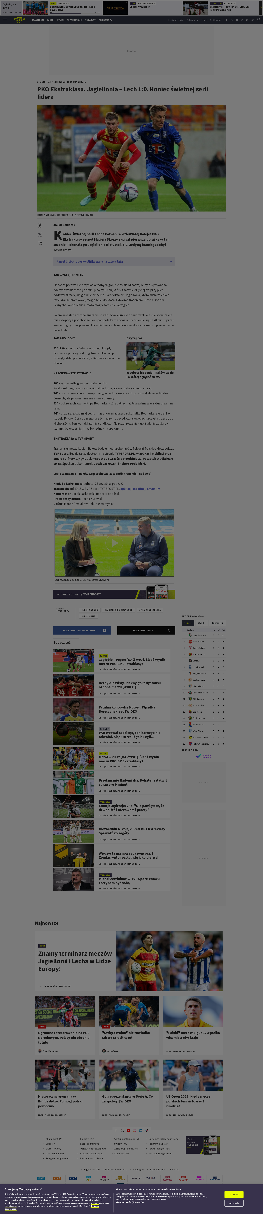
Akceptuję (234, 1194)
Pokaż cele (234, 1203)
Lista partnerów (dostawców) (130, 1202)
